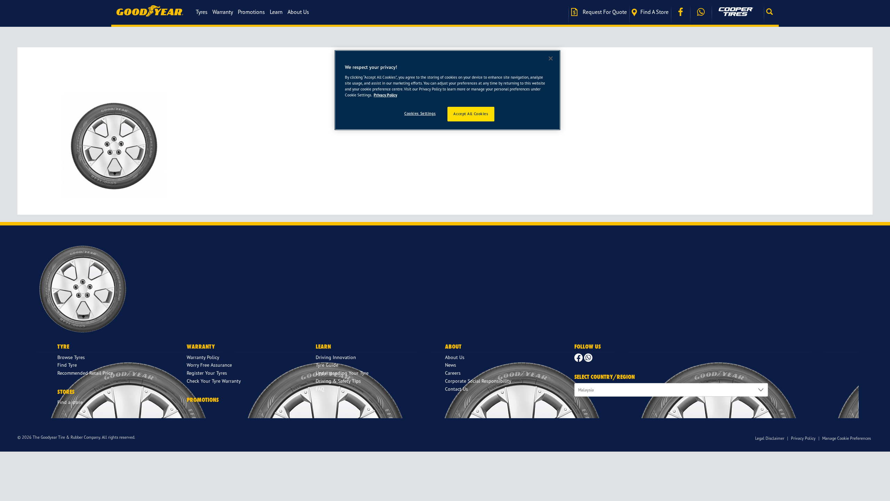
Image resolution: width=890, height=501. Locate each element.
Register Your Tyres (207, 373)
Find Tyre (67, 365)
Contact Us (456, 389)
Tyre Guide (327, 365)
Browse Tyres (71, 357)
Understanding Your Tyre (342, 373)
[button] (771, 12)
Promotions (251, 11)
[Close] (550, 58)
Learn (276, 11)
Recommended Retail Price (85, 373)
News (450, 365)
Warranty (222, 11)
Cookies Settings (420, 113)
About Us (298, 11)
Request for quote (604, 11)
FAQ (320, 389)
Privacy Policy (803, 438)
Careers (453, 373)
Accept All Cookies (470, 113)
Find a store (654, 11)
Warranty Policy (203, 357)
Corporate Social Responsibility (478, 381)
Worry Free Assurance (209, 365)
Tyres (202, 11)
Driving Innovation (336, 357)
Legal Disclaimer (769, 438)
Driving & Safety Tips (338, 381)
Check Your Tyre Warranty (214, 381)
